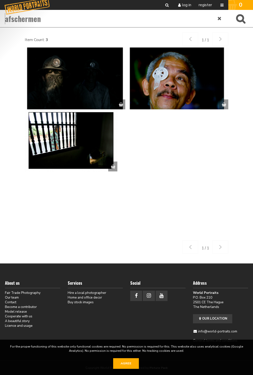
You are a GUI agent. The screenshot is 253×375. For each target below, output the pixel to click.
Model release (16, 311)
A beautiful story (17, 321)
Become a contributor (21, 307)
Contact (10, 302)
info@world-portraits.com (217, 331)
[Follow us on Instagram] (149, 296)
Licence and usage (19, 325)
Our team (12, 297)
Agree (126, 363)
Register (205, 4)
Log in (186, 4)
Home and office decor (85, 297)
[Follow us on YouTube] (162, 296)
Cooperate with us (18, 316)
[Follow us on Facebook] (136, 296)
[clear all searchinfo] (220, 18)
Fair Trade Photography (23, 292)
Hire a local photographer (87, 292)
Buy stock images (81, 302)
